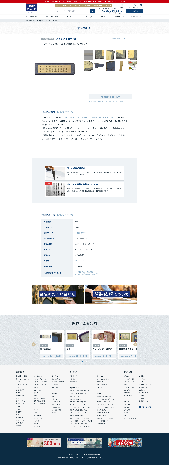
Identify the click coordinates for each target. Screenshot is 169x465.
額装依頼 (72, 379)
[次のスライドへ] (135, 344)
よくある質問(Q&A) (103, 421)
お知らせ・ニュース (145, 401)
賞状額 (36, 387)
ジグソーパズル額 (39, 404)
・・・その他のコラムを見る (80, 426)
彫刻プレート (56, 404)
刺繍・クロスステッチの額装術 (79, 418)
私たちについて (144, 393)
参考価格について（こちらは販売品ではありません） (107, 101)
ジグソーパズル (21, 401)
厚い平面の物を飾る (58, 382)
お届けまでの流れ (129, 387)
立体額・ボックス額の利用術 (79, 424)
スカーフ (18, 406)
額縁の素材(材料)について (105, 396)
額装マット (55, 396)
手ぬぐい (19, 415)
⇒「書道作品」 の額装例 (84, 272)
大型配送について (129, 382)
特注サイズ (37, 424)
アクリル (54, 399)
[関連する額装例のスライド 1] (82, 361)
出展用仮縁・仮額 (39, 401)
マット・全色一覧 (102, 385)
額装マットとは (101, 382)
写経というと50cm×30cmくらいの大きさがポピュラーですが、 (90, 117)
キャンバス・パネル (22, 385)
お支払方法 (127, 390)
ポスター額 (37, 390)
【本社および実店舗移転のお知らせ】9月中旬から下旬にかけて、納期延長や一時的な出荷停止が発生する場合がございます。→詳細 (84, 1)
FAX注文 (126, 415)
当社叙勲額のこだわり (103, 413)
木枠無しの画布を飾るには (78, 415)
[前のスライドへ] (34, 344)
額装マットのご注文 (103, 379)
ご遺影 (18, 409)
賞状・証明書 (20, 390)
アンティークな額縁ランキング (106, 407)
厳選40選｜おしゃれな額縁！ (106, 418)
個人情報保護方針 (94, 454)
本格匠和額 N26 (80, 233)
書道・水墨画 (20, 395)
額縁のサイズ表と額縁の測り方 (79, 391)
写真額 (36, 393)
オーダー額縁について (103, 410)
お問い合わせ (128, 395)
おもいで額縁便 (101, 415)
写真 (17, 387)
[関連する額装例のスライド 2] (86, 361)
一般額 (36, 413)
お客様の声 (127, 393)
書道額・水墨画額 (39, 398)
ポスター (19, 382)
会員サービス (128, 404)
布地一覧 (99, 387)
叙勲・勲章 (19, 417)
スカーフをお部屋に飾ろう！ (105, 399)
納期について (128, 385)
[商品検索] (92, 11)
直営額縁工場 (143, 387)
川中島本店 (142, 379)
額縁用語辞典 (101, 424)
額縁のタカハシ (30, 21)
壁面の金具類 (56, 407)
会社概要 (142, 395)
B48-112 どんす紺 (82, 260)
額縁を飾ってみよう (76, 396)
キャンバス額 (38, 418)
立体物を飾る (56, 385)
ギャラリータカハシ (145, 385)
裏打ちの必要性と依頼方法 (78, 402)
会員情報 (126, 407)
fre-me (126, 413)
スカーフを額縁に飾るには (78, 413)
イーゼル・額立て (57, 410)
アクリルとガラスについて (78, 404)
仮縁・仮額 (19, 423)
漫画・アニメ (20, 420)
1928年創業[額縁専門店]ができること (81, 407)
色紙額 (36, 395)
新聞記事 (19, 412)
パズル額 (36, 421)
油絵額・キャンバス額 (41, 382)
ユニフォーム (20, 404)
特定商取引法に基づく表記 (77, 454)
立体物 (18, 393)
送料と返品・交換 (129, 379)
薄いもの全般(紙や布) (22, 379)
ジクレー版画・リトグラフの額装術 (81, 421)
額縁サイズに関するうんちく (105, 404)
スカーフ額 (37, 426)
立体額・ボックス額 (40, 385)
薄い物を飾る (56, 379)
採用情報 (142, 398)
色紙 (17, 398)
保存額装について (75, 399)
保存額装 (54, 413)
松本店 (141, 382)
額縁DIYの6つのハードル (104, 402)
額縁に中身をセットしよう (78, 394)
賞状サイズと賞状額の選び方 (79, 410)
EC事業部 (142, 390)
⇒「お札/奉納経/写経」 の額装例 (87, 274)
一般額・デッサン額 (40, 379)
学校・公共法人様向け (130, 418)
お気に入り (127, 410)
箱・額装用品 (56, 402)
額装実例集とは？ (118, 38)
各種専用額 (19, 426)
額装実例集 (40, 21)
